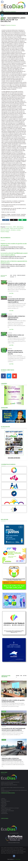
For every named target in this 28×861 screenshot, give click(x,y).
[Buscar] (11, 13)
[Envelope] (14, 375)
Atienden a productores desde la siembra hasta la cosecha (15, 352)
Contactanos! (4, 818)
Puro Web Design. (17, 859)
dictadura (13, 230)
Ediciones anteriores (14, 457)
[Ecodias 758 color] (14, 442)
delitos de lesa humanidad (16, 228)
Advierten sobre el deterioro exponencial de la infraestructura (16, 317)
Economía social (3, 350)
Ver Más (17, 675)
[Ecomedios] (14, 838)
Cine (11, 275)
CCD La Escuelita (5, 228)
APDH (14, 227)
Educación (3, 282)
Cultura (14, 275)
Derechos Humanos (11, 25)
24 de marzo (9, 227)
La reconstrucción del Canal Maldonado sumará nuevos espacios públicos (16, 300)
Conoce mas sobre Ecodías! (8, 792)
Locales (3, 314)
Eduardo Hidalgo (5, 231)
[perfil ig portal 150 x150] (14, 470)
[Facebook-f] (3, 375)
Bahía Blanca (20, 227)
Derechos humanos (5, 230)
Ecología (12, 276)
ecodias (18, 230)
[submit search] (22, 13)
